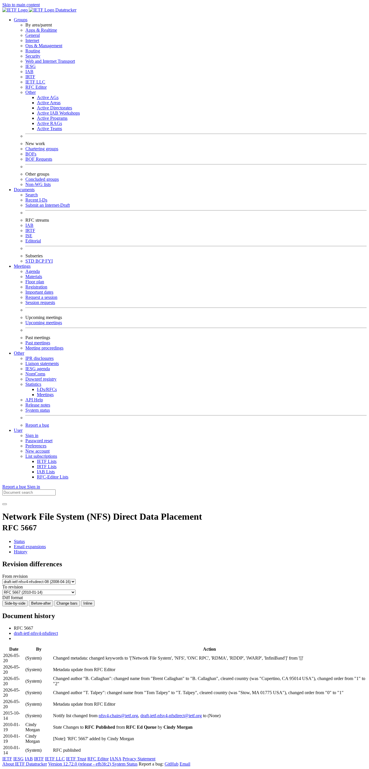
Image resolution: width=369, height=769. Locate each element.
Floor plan (34, 281)
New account (37, 451)
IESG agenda (37, 368)
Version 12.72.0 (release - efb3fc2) (80, 764)
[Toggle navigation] (4, 504)
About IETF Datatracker (24, 764)
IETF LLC (35, 81)
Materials (33, 276)
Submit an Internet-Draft (47, 205)
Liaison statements (42, 363)
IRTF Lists (47, 466)
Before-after (41, 603)
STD (30, 261)
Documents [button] (24, 189)
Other (30, 92)
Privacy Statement (139, 758)
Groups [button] (20, 19)
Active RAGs (49, 123)
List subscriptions (41, 456)
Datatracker (65, 9)
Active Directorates (54, 107)
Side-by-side (15, 603)
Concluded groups (42, 179)
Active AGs (48, 97)
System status (37, 410)
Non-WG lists (38, 184)
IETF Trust (76, 758)
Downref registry (41, 379)
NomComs (35, 373)
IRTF (30, 76)
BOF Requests (38, 159)
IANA (115, 758)
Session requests (40, 302)
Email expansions (30, 546)
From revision (15, 576)
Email (185, 764)
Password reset (38, 440)
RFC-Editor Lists (52, 476)
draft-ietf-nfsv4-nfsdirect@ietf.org (171, 715)
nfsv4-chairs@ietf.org (118, 715)
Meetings (45, 394)
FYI (49, 261)
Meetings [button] (22, 266)
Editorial (33, 240)
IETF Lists (47, 461)
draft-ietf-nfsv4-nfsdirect (36, 633)
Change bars (67, 603)
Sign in (31, 435)
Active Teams (49, 128)
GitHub (171, 764)
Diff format (12, 597)
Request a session (41, 297)
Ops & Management (43, 45)
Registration (36, 286)
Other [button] (19, 353)
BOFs (30, 153)
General (32, 35)
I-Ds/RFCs (47, 389)
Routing (32, 50)
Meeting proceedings (44, 347)
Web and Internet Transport (50, 61)
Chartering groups (41, 148)
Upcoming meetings (43, 322)
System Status (125, 764)
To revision (12, 586)
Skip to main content (21, 4)
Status (19, 541)
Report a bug (37, 425)
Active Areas (49, 102)
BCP (40, 261)
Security (32, 56)
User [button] (18, 430)
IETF (7, 758)
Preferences (35, 445)
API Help (34, 399)
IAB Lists (46, 471)
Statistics (33, 384)
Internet (32, 40)
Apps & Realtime (41, 30)
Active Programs (52, 118)
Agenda (32, 271)
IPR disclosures (39, 358)
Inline (87, 603)
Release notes (37, 404)
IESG (30, 66)
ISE (28, 235)
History (20, 551)
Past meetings (37, 342)
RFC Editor (36, 87)
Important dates (39, 292)
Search (31, 194)
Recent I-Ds (36, 200)
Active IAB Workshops (58, 113)
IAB (29, 71)
